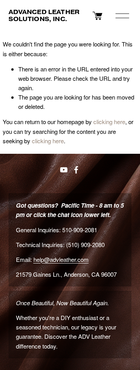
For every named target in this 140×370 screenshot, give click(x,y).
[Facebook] (76, 170)
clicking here (109, 121)
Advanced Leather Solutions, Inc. (44, 15)
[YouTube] (64, 170)
